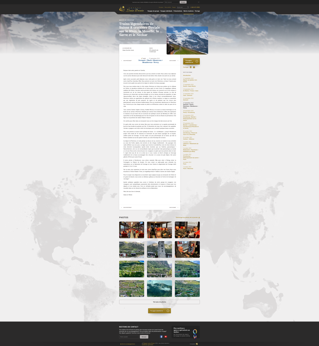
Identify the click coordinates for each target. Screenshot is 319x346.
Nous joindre (168, 7)
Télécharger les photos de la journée (187, 217)
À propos (161, 7)
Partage (197, 11)
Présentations (178, 11)
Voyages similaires (189, 61)
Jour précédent (127, 60)
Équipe (174, 7)
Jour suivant (172, 60)
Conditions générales (147, 344)
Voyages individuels (166, 11)
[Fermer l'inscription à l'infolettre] (199, 2)
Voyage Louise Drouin (149, 343)
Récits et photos (189, 11)
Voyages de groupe (153, 11)
